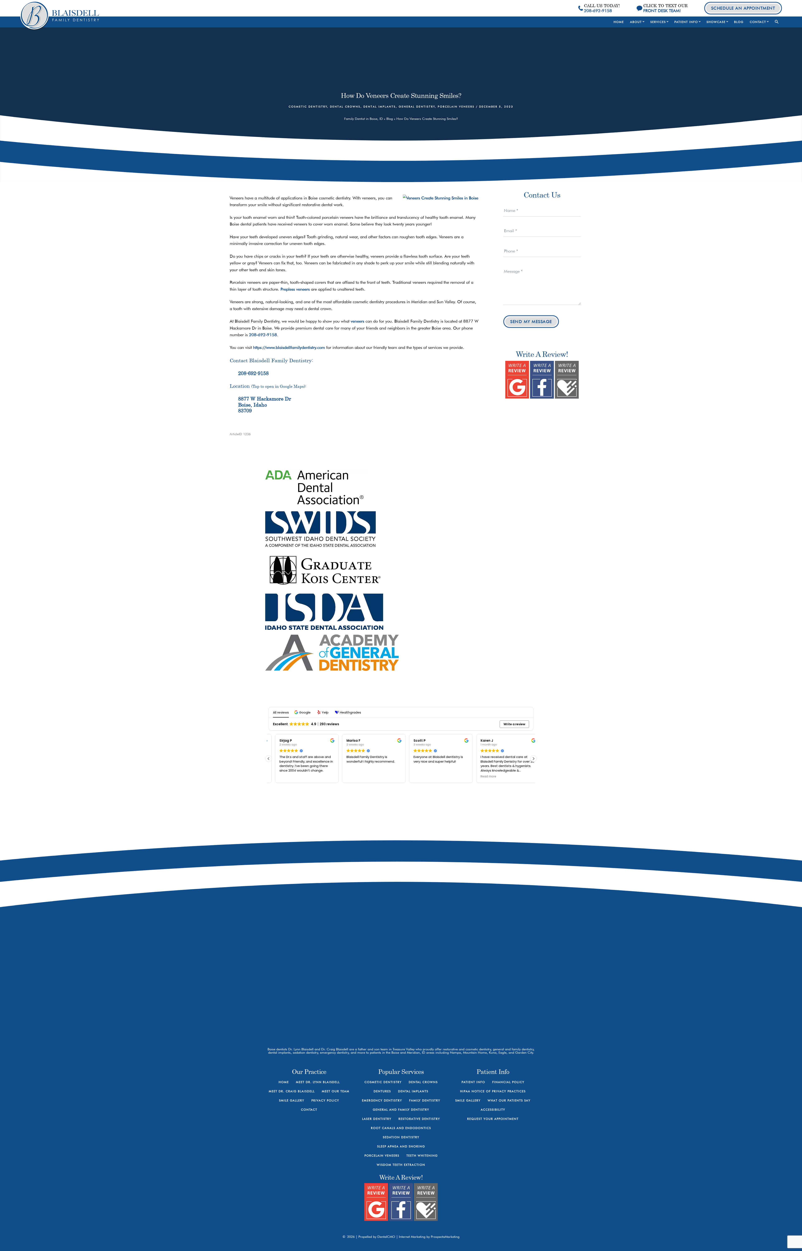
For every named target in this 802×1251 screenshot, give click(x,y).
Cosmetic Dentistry (308, 106)
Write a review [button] (514, 724)
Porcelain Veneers (456, 106)
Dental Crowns (345, 106)
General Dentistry (417, 106)
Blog (389, 119)
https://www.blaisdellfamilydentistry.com (289, 347)
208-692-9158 (263, 334)
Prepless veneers (295, 289)
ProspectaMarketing (445, 1237)
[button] (777, 21)
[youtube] (450, 988)
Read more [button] (482, 776)
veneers (357, 321)
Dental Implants (379, 106)
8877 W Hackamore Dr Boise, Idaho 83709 (264, 405)
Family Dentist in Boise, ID (363, 119)
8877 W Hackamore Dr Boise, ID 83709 (454, 971)
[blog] (465, 988)
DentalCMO (386, 1237)
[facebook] (436, 988)
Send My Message (531, 321)
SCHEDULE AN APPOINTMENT (743, 8)
